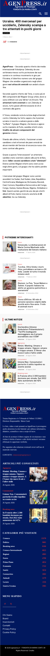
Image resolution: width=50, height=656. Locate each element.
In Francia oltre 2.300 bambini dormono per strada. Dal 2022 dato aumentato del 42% (32, 378)
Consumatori (22, 359)
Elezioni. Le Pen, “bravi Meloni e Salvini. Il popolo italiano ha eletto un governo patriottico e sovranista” (32, 287)
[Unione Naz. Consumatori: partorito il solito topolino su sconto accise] (9, 364)
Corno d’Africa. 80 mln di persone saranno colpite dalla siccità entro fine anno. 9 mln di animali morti (32, 303)
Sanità (20, 324)
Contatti (6, 625)
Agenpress (21, 343)
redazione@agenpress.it (22, 455)
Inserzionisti (8, 622)
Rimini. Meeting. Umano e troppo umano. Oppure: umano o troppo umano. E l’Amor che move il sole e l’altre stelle (32, 349)
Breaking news (23, 373)
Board (5, 618)
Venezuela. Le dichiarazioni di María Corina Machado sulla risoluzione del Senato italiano (32, 247)
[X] (20, 48)
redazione (13, 42)
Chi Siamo (7, 615)
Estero (6, 33)
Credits (31, 650)
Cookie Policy (9, 632)
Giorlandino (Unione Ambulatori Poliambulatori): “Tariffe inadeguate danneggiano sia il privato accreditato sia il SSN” (31, 332)
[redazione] (5, 42)
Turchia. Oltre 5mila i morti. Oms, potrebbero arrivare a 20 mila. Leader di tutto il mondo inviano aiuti (32, 270)
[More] (39, 224)
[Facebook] (13, 48)
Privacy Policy (9, 629)
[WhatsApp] (26, 48)
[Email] (32, 48)
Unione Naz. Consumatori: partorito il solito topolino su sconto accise (31, 364)
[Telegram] (38, 48)
